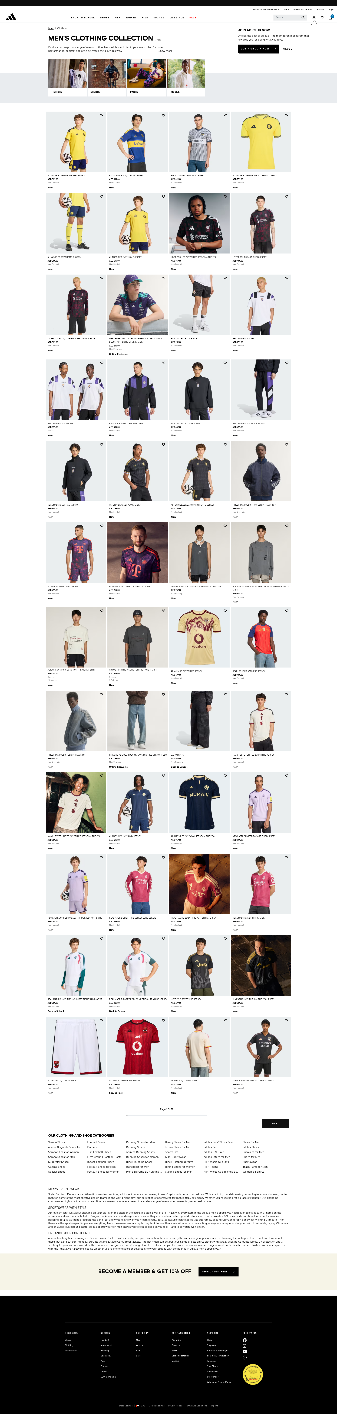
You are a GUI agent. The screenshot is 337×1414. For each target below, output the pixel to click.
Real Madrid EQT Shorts (184, 339)
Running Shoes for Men (140, 1142)
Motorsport (106, 1345)
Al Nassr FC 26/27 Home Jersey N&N (66, 176)
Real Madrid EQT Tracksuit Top (126, 424)
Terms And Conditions (196, 1406)
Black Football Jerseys (179, 1162)
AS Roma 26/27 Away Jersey (185, 1081)
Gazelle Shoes (56, 1167)
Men (51, 28)
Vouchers (211, 1361)
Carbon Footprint (180, 1356)
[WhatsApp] (245, 1357)
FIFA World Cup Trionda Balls (222, 1171)
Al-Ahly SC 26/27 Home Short (63, 1081)
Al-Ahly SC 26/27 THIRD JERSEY (186, 671)
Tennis (104, 1371)
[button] (83, 17)
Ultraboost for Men (137, 1167)
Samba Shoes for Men (61, 1157)
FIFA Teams (211, 1167)
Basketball (106, 1356)
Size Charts (212, 1366)
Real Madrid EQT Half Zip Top (63, 505)
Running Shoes (135, 1147)
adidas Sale (211, 1147)
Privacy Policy (175, 1406)
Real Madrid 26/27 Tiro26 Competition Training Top (75, 999)
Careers (176, 1345)
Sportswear (250, 1162)
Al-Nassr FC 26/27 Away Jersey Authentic (193, 836)
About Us (176, 1340)
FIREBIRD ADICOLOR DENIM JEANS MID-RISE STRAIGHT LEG (138, 755)
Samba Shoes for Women (63, 1152)
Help (209, 1340)
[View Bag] (330, 17)
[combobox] (290, 18)
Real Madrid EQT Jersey (60, 424)
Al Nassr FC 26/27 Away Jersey (125, 836)
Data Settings (126, 1406)
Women (139, 1345)
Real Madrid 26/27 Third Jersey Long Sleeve (132, 918)
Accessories (71, 1350)
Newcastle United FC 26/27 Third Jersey (254, 836)
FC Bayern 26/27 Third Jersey (63, 587)
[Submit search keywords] (303, 17)
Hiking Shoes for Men (178, 1142)
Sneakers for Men (253, 1152)
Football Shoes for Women (103, 1171)
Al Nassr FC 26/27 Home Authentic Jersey (255, 176)
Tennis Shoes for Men (178, 1147)
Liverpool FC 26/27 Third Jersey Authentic (194, 257)
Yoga (103, 1361)
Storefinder (212, 1377)
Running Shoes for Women (142, 1157)
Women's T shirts (253, 1171)
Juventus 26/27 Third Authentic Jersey (253, 999)
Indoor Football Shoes (100, 1162)
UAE (143, 1406)
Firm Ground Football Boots (104, 1157)
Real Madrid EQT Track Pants (249, 424)
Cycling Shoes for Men (178, 1171)
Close (287, 49)
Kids (138, 1350)
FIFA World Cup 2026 (216, 1162)
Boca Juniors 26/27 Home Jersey (126, 176)
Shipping (211, 1345)
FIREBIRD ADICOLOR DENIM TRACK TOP (67, 755)
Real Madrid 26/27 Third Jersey (249, 918)
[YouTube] (245, 1351)
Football (105, 1340)
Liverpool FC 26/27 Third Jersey (249, 257)
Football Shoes (96, 1142)
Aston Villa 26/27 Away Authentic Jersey (192, 505)
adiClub (175, 1361)
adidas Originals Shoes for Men (66, 1147)
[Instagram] (244, 1346)
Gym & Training (108, 1377)
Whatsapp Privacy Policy (219, 1382)
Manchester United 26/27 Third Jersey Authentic (74, 836)
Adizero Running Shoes (140, 1152)
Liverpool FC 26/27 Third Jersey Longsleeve (71, 339)
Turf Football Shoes (99, 1152)
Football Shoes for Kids (101, 1167)
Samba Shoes (56, 1142)
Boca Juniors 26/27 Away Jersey (187, 176)
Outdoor (104, 1366)
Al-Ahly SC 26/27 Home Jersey (124, 1081)
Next (275, 1123)
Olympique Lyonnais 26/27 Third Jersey (253, 1081)
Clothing (62, 28)
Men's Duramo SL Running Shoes (144, 1171)
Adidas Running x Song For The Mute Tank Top (196, 587)
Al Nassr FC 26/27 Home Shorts (64, 257)
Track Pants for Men (255, 1167)
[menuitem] (83, 17)
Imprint (214, 1406)
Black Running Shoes (139, 1162)
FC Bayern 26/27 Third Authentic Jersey (130, 587)
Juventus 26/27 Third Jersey (186, 999)
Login (331, 9)
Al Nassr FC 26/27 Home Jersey (125, 257)
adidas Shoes (251, 1147)
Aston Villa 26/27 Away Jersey (125, 505)
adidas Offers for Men (217, 1157)
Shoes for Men (251, 1142)
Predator (92, 1147)
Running (105, 1350)
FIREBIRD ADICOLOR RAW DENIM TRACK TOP (254, 505)
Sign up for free (215, 1272)
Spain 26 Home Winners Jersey (249, 671)
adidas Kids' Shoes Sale (218, 1142)
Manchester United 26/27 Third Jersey (253, 755)
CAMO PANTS (177, 755)
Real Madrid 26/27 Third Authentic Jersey (193, 918)
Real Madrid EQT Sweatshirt (186, 424)
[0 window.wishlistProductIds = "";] (322, 18)
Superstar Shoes (58, 1162)
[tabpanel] (168, 622)
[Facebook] (245, 1340)
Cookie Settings (156, 1406)
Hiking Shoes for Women (180, 1167)
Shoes (68, 1340)
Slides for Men (251, 1157)
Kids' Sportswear (175, 1157)
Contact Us (212, 1371)
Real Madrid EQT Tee (244, 339)
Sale (138, 1356)
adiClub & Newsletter (218, 1356)
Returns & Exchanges (218, 1350)
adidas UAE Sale (214, 1152)
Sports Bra (171, 1152)
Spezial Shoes (56, 1171)
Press (174, 1350)
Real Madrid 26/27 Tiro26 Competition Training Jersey (138, 999)
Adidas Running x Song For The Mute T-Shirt (72, 670)
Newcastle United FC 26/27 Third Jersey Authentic (75, 918)
